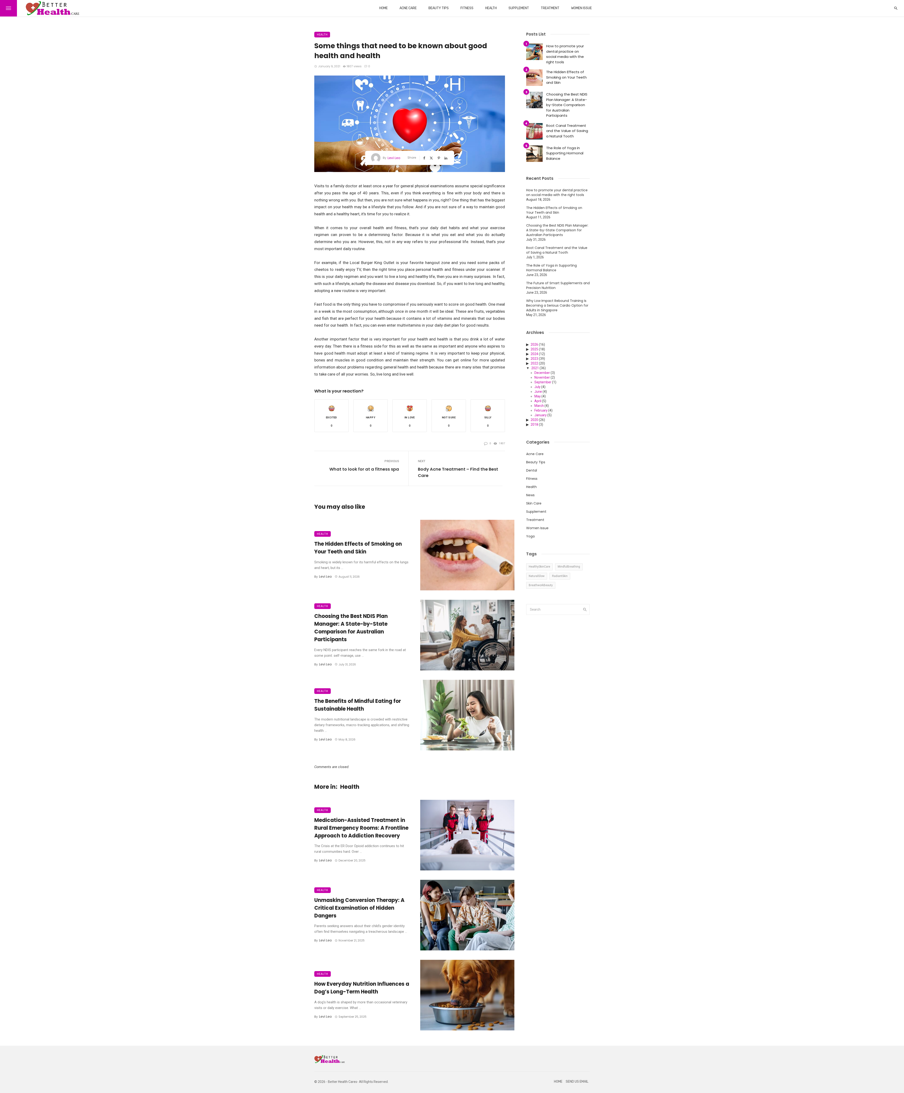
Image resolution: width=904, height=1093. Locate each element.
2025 (534, 349)
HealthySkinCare (539, 566)
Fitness (466, 8)
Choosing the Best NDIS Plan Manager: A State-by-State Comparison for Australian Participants (351, 628)
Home (383, 8)
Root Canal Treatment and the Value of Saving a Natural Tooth (567, 131)
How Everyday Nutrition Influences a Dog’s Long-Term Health (361, 987)
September (542, 382)
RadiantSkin (560, 576)
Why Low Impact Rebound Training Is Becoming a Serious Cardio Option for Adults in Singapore (557, 305)
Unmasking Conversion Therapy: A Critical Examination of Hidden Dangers (359, 908)
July (537, 387)
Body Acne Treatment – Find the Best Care (458, 472)
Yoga (530, 536)
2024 (534, 354)
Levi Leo (393, 158)
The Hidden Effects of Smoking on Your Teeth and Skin (358, 547)
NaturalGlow (537, 576)
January (540, 415)
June (538, 391)
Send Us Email (577, 1082)
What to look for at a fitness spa (364, 469)
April (537, 401)
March (539, 406)
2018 (534, 424)
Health (491, 8)
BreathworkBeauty (541, 585)
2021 (535, 368)
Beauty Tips (438, 8)
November (542, 377)
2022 (534, 363)
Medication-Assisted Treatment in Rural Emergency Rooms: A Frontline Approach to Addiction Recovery (361, 828)
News (530, 495)
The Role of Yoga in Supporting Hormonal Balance (564, 153)
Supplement (518, 8)
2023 (534, 358)
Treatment (550, 8)
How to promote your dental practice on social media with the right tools (565, 54)
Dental (531, 470)
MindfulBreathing (569, 566)
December (542, 373)
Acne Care (408, 8)
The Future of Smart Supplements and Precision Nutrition (558, 285)
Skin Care (533, 503)
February (541, 410)
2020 (534, 420)
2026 (534, 344)
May (537, 396)
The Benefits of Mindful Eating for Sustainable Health (357, 705)
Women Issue (581, 8)
